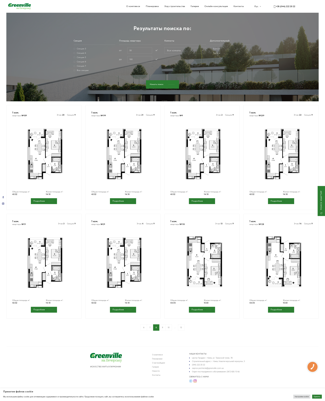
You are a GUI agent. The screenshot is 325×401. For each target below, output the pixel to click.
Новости (156, 371)
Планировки (157, 359)
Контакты (238, 6)
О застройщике (158, 363)
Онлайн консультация (216, 6)
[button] (185, 50)
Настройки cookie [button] (302, 397)
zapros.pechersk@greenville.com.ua (208, 368)
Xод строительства (174, 6)
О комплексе (133, 6)
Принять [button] (317, 397)
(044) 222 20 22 (198, 365)
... (175, 327)
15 (181, 327)
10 (168, 327)
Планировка (152, 6)
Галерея (195, 6)
